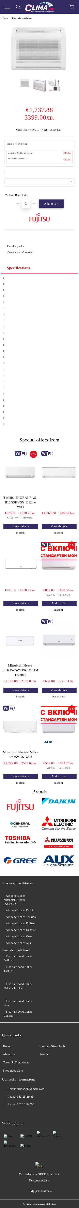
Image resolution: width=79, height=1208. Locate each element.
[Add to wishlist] (69, 193)
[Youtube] (16, 1112)
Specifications (18, 268)
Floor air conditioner (22, 18)
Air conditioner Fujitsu (20, 923)
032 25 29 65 (25, 1096)
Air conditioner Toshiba (21, 916)
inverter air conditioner (17, 883)
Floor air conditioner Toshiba (18, 969)
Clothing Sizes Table (52, 1046)
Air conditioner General (21, 929)
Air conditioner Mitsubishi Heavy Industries (15, 899)
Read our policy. (39, 1180)
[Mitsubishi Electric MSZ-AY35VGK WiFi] (20, 726)
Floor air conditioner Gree (18, 1003)
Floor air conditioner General (18, 1013)
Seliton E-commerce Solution (39, 1204)
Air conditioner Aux (18, 942)
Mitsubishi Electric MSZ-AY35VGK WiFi (20, 755)
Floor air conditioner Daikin (18, 958)
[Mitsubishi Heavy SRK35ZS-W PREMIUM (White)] (20, 640)
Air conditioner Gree (19, 936)
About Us (9, 1054)
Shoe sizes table (13, 1070)
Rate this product (16, 246)
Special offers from (39, 439)
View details (21, 526)
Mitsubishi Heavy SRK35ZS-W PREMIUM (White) (20, 670)
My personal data (41, 1191)
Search (44, 1054)
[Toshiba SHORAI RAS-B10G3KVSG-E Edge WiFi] (20, 472)
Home (5, 18)
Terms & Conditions (15, 1062)
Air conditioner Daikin (20, 910)
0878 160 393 (25, 1104)
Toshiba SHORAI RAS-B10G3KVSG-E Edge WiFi (20, 502)
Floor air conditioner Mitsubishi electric (18, 986)
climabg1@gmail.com (30, 1088)
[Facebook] (7, 1112)
